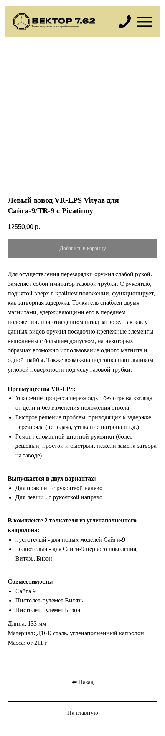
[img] (125, 21)
